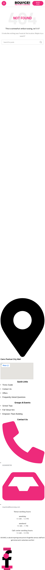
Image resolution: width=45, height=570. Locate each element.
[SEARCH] (40, 42)
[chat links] (6, 556)
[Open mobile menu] (4, 3)
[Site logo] (22, 3)
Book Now (38, 3)
